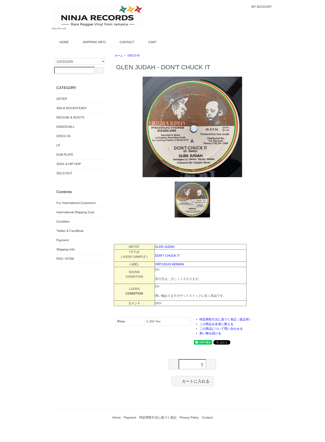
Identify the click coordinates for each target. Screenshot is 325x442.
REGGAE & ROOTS (70, 117)
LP (58, 145)
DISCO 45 (134, 55)
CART (152, 42)
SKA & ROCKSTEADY (71, 108)
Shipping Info (65, 249)
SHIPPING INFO (94, 42)
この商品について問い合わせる (221, 328)
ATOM (69, 258)
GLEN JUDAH (164, 246)
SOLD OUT (64, 173)
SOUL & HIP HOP (68, 164)
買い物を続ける (210, 333)
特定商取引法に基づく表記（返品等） (225, 319)
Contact (207, 417)
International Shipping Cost (75, 212)
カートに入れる (196, 381)
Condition (63, 221)
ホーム (119, 55)
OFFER (61, 99)
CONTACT (127, 42)
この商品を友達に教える (216, 324)
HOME (64, 42)
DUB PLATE (64, 154)
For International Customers (76, 203)
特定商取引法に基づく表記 (157, 417)
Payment (62, 240)
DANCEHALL (65, 126)
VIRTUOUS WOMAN (169, 264)
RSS (59, 258)
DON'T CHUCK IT (167, 255)
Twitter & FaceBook (70, 231)
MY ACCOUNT (261, 6)
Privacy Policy (189, 417)
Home (116, 417)
